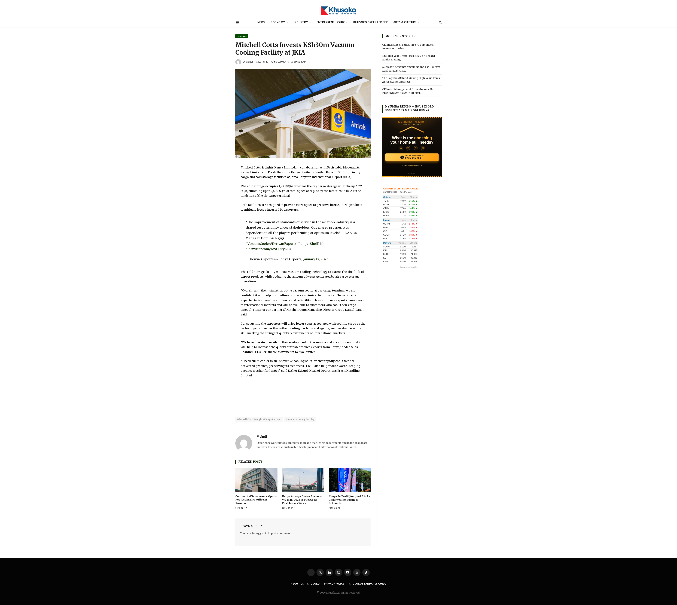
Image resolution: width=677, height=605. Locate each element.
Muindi (249, 62)
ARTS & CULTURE (404, 22)
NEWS (261, 22)
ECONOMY (278, 22)
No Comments (281, 62)
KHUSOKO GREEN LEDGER (370, 22)
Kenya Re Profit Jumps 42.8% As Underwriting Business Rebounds (349, 500)
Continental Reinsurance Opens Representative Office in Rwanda (256, 500)
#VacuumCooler (257, 244)
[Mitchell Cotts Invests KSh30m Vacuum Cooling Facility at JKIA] (303, 113)
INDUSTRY (301, 22)
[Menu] (237, 22)
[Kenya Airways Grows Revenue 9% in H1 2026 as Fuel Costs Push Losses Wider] (303, 480)
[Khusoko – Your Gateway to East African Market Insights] (338, 9)
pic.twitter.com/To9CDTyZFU (268, 249)
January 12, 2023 (315, 259)
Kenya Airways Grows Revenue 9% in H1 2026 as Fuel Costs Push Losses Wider (302, 500)
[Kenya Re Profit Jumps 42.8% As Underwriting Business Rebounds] (350, 480)
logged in (261, 533)
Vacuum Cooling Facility (300, 419)
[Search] (440, 22)
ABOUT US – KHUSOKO (305, 583)
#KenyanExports (283, 244)
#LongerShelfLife (310, 244)
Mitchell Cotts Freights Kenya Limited (259, 419)
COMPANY (242, 36)
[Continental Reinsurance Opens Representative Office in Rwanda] (256, 480)
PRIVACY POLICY (334, 583)
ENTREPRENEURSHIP (330, 22)
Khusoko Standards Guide (367, 583)
